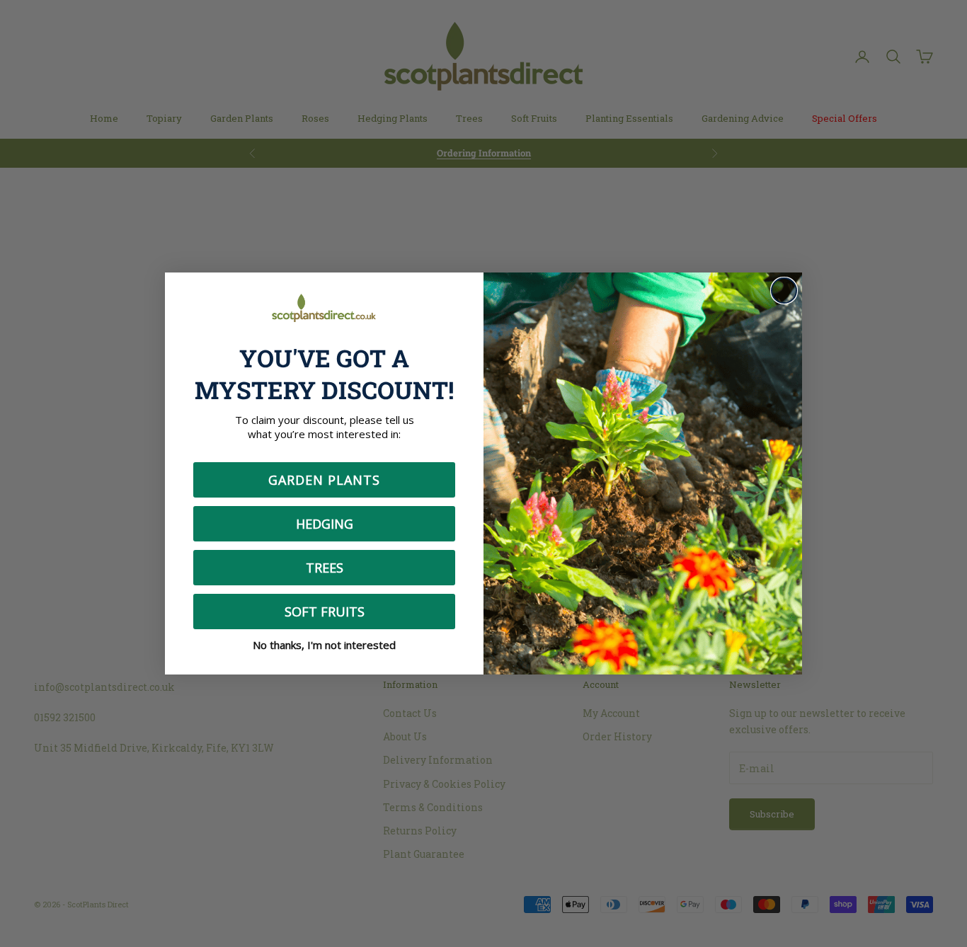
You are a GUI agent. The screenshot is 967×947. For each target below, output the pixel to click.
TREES (324, 567)
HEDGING (324, 523)
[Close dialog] (784, 290)
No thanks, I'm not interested (324, 645)
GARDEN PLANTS (324, 479)
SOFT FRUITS (325, 611)
